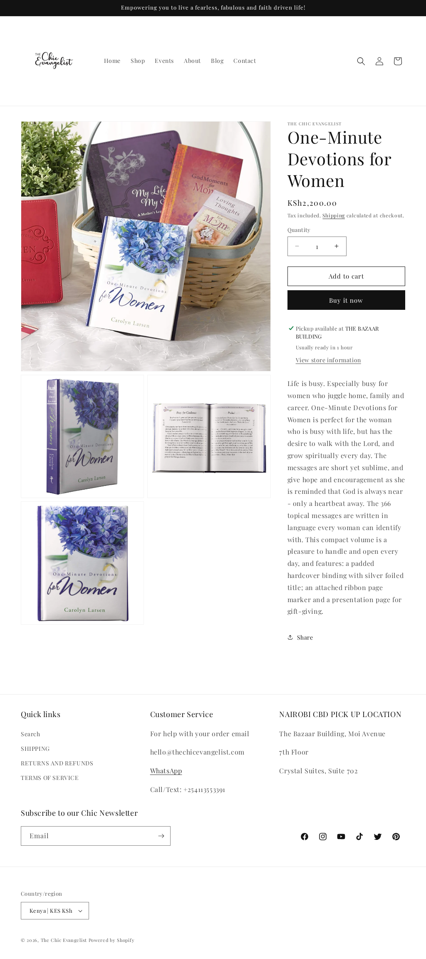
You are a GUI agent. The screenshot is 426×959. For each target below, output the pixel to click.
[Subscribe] (161, 836)
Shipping (333, 215)
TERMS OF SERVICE (50, 778)
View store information (328, 360)
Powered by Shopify (112, 940)
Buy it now (346, 300)
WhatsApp (166, 770)
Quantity (299, 229)
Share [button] (305, 637)
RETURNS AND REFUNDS (57, 763)
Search (30, 734)
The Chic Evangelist (64, 940)
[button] (361, 61)
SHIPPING (35, 748)
